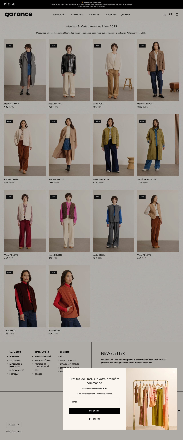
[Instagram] (94, 419)
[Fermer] (174, 372)
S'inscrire (94, 411)
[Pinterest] (99, 419)
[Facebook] (90, 419)
